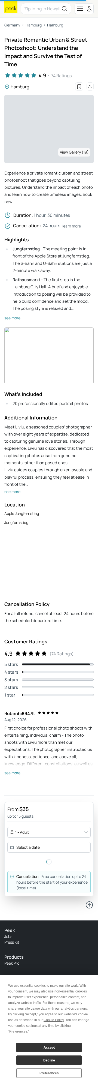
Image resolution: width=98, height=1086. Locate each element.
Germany (12, 25)
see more (12, 317)
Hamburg (34, 25)
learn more (71, 226)
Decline (49, 1060)
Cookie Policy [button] (54, 1020)
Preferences (49, 1073)
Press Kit (11, 942)
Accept (49, 1047)
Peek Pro (11, 963)
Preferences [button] (18, 1031)
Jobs (8, 936)
